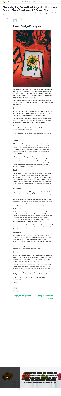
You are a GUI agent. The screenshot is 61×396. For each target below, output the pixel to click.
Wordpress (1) (50, 373)
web (16, 288)
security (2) (28, 380)
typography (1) (47, 375)
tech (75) (26, 373)
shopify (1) (42, 375)
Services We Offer (32, 1)
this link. (18, 279)
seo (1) (55, 382)
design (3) (49, 377)
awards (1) (54, 377)
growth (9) (51, 382)
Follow (22, 19)
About (26, 1)
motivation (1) (32, 377)
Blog (23, 1)
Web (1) (44, 373)
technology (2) (44, 382)
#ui (14, 291)
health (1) (27, 377)
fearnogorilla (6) (33, 373)
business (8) (38, 382)
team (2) (38, 377)
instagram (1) (27, 382)
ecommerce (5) (54, 375)
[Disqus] (30, 317)
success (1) (43, 377)
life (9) (55, 373)
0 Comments (7, 27)
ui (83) (36, 380)
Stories (50, 389)
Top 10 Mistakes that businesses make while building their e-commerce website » (44, 297)
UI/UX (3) (30, 375)
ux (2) (32, 380)
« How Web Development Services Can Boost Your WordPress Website (22, 296)
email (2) (47, 380)
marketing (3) (53, 380)
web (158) (26, 375)
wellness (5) (39, 373)
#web (17, 291)
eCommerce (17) (42, 380)
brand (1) (32, 382)
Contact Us (40, 1)
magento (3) (36, 375)
